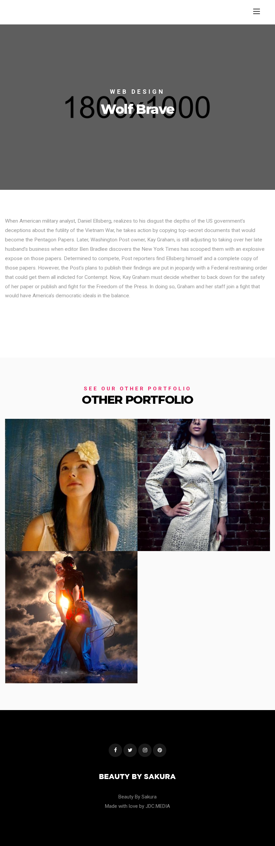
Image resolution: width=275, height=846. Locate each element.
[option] (137, 107)
